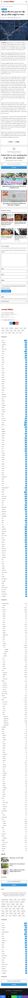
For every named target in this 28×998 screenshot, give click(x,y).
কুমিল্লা (25, 328)
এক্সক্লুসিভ (3, 342)
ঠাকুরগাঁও (3, 407)
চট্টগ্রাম (11, 330)
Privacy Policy (14, 992)
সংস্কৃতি (3, 576)
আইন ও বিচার (4, 496)
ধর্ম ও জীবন (3, 420)
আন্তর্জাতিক (4, 529)
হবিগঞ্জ (3, 386)
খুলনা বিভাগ (4, 514)
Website (2, 280)
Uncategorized (5, 487)
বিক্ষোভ (3, 474)
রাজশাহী (3, 377)
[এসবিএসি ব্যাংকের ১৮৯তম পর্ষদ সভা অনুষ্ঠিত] (4, 859)
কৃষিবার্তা (3, 457)
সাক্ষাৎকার (3, 544)
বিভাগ (3, 505)
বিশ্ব (2, 559)
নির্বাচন (3, 446)
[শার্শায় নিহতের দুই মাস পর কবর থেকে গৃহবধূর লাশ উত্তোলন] (4, 865)
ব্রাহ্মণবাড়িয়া (4, 394)
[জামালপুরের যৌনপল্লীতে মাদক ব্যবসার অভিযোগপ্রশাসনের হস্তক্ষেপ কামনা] (21, 217)
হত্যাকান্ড (3, 459)
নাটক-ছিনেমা (4, 570)
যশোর (3, 416)
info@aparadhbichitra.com (9, 319)
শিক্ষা (2, 448)
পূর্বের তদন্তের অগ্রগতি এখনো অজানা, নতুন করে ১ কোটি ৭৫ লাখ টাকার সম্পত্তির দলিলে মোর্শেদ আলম (7, 223)
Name (2, 268)
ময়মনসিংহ (3, 373)
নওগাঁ (2, 485)
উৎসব (3, 574)
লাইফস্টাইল (3, 591)
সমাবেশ (3, 470)
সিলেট (3, 364)
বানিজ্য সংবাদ (4, 550)
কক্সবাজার (3, 381)
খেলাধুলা (3, 566)
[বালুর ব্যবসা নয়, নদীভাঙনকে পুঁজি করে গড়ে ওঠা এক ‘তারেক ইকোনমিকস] (7, 231)
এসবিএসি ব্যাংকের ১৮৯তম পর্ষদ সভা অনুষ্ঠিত (16, 858)
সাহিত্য (3, 483)
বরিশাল (3, 360)
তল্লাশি (3, 466)
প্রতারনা (3, 444)
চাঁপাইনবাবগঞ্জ (4, 396)
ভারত (2, 332)
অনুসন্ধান (3, 440)
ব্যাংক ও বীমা (4, 548)
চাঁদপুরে (3, 375)
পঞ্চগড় (3, 370)
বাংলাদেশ (11, 142)
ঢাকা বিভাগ (3, 509)
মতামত (3, 537)
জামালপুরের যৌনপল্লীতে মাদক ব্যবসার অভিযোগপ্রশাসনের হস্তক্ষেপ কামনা (20, 222)
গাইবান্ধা (3, 362)
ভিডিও (3, 522)
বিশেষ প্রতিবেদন (4, 578)
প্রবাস (3, 561)
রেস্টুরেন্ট (17, 142)
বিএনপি (23, 330)
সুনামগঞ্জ (3, 390)
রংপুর (2, 366)
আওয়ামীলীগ (11, 328)
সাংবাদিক (9, 332)
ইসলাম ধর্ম (3, 418)
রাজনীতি (3, 424)
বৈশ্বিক (3, 435)
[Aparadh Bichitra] (8, 1)
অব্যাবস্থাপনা (11, 6)
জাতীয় (3, 492)
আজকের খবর (16, 328)
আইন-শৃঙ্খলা (4, 498)
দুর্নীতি (15, 330)
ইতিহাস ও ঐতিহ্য (4, 587)
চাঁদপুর (3, 398)
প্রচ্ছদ (3, 472)
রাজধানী (3, 429)
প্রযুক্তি (3, 464)
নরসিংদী (3, 490)
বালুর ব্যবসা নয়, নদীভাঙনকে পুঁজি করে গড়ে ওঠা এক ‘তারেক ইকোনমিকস (7, 237)
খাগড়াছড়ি (3, 411)
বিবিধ (2, 518)
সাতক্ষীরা (3, 401)
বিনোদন (3, 563)
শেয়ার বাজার (4, 557)
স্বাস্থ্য (3, 451)
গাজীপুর (3, 368)
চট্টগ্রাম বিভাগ (4, 507)
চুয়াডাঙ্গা (3, 403)
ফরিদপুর (3, 585)
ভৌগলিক (3, 433)
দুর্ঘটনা (3, 502)
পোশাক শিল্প (3, 555)
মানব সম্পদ (3, 553)
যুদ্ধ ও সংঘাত (4, 589)
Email (2, 274)
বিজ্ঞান (3, 481)
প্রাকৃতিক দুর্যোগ (4, 477)
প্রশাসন (3, 494)
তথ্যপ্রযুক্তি (4, 596)
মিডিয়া (3, 520)
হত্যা (17, 332)
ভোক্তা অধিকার (4, 594)
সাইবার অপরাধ (4, 349)
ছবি (2, 524)
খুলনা (2, 392)
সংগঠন (3, 442)
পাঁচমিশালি (3, 455)
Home (3, 6)
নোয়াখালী (3, 388)
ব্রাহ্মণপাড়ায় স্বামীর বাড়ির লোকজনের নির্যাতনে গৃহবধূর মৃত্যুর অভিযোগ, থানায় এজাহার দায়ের (21, 238)
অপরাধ (7, 6)
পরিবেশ (3, 500)
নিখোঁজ (3, 479)
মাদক (5, 332)
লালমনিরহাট (3, 405)
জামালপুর (3, 409)
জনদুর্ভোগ (3, 431)
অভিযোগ (7, 328)
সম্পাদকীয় (3, 540)
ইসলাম (21, 328)
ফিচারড (3, 583)
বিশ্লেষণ (3, 542)
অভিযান (3, 328)
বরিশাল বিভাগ (4, 511)
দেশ (2, 427)
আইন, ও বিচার (4, 535)
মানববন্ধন (3, 453)
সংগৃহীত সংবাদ (4, 531)
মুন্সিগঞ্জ (3, 414)
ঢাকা (2, 355)
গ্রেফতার (7, 330)
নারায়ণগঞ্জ (3, 379)
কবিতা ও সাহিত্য (4, 572)
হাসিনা (20, 332)
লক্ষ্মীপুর (3, 383)
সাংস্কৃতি (3, 568)
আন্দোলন (3, 468)
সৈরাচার (13, 332)
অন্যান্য (3, 422)
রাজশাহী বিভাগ (4, 516)
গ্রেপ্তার (3, 330)
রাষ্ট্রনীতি (3, 533)
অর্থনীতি (3, 546)
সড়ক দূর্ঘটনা (3, 581)
